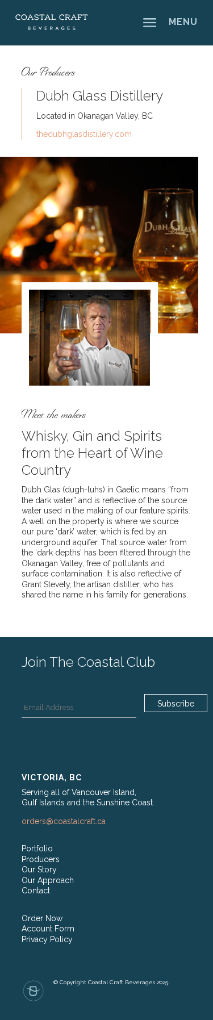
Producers (41, 859)
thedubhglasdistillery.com (84, 134)
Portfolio (37, 848)
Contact (36, 890)
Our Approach (48, 880)
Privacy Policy (47, 939)
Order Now (42, 918)
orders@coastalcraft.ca (64, 821)
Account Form (48, 928)
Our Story (39, 869)
